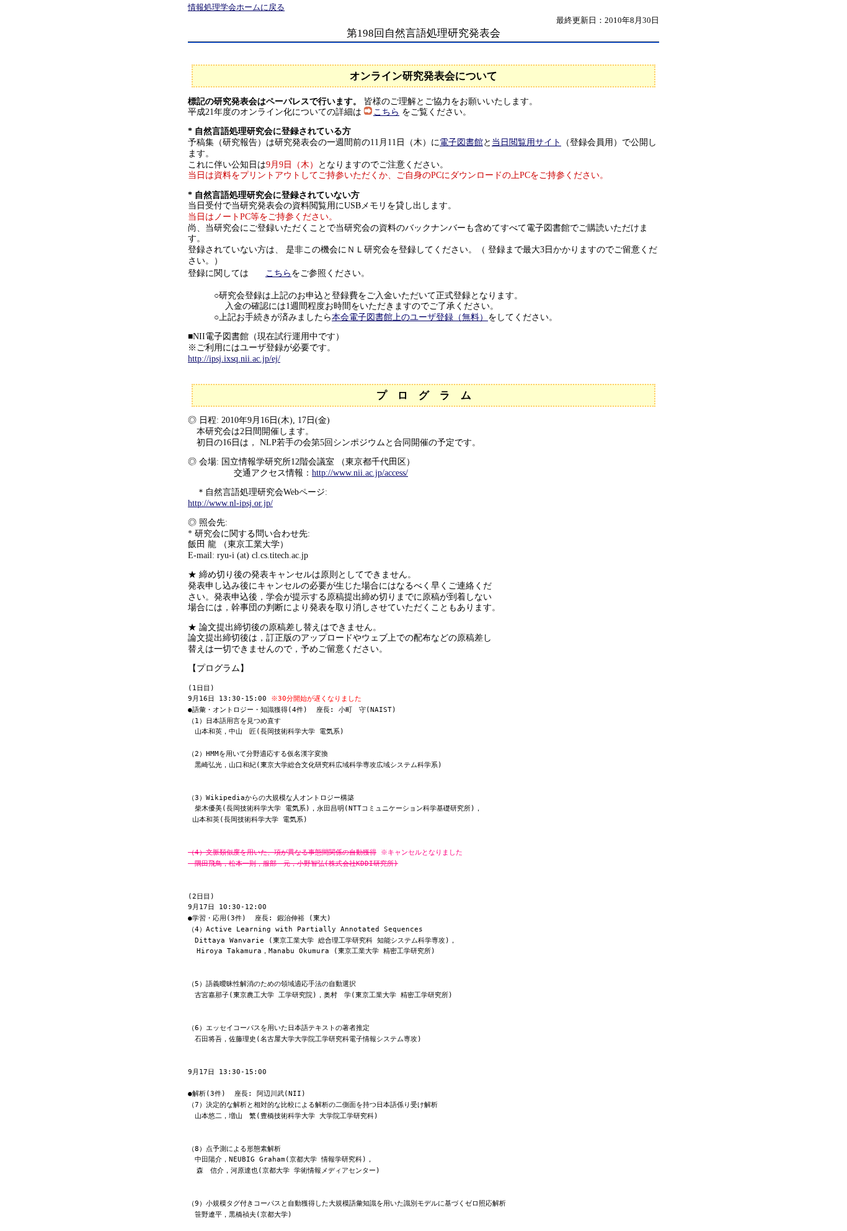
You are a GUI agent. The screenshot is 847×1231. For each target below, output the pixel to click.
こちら (386, 112)
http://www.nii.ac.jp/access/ (360, 473)
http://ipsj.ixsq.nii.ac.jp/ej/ (234, 358)
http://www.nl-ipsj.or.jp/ (230, 503)
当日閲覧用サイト (526, 142)
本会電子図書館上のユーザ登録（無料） (410, 317)
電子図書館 (461, 142)
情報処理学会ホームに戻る (236, 7)
